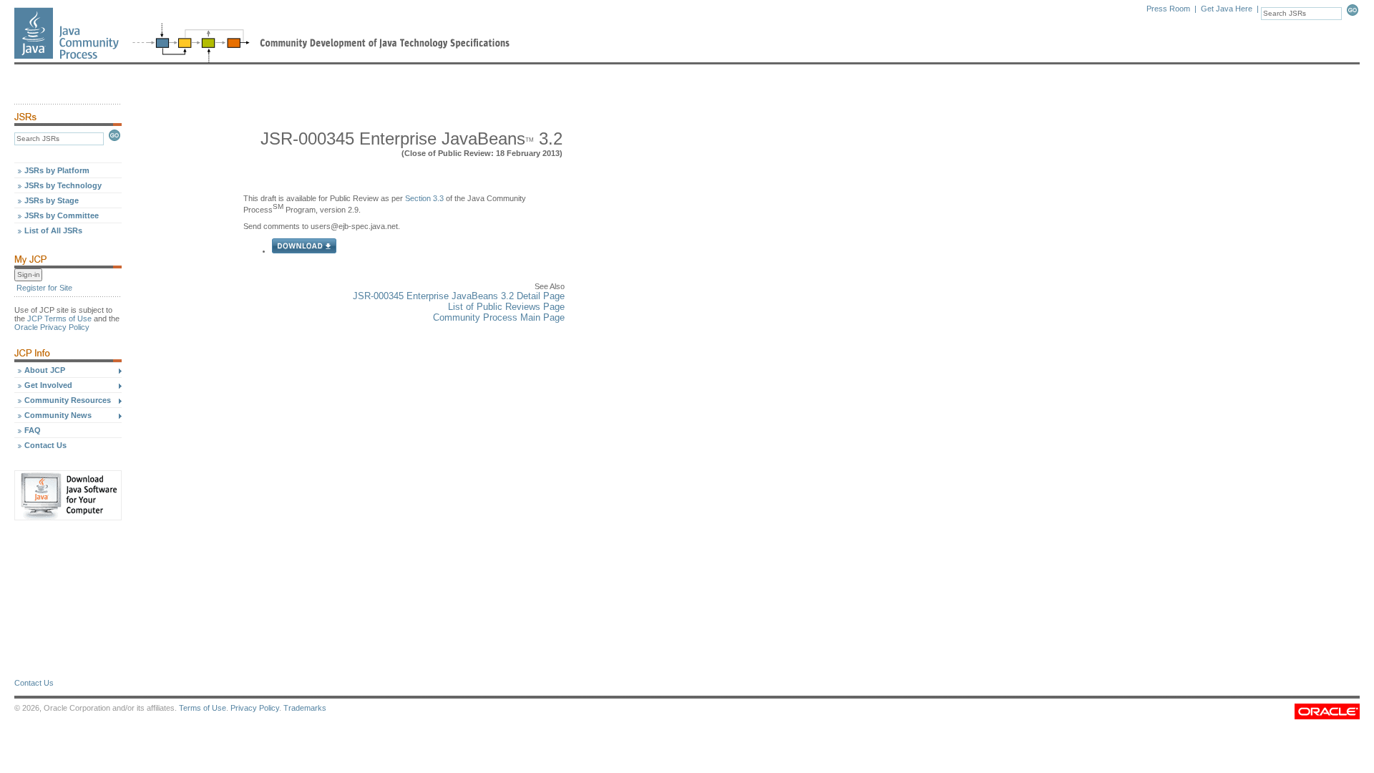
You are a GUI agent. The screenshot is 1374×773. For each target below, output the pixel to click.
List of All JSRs (53, 230)
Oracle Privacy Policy (51, 327)
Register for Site (44, 287)
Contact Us (45, 445)
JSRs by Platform (56, 170)
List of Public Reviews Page (506, 306)
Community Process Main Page (499, 317)
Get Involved (48, 385)
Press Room (1168, 8)
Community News (58, 415)
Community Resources (67, 400)
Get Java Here (1226, 8)
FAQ (32, 430)
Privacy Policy (254, 708)
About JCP (44, 370)
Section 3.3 (424, 198)
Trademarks (304, 708)
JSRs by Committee (61, 215)
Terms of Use (202, 708)
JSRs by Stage (51, 200)
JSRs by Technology (63, 185)
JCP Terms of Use (59, 318)
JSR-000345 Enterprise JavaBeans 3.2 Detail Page (459, 296)
